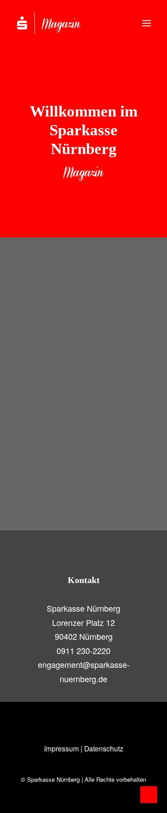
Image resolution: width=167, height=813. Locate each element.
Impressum (61, 748)
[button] (146, 23)
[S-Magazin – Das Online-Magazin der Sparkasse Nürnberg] (58, 23)
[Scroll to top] (148, 793)
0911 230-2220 (83, 650)
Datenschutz (103, 748)
